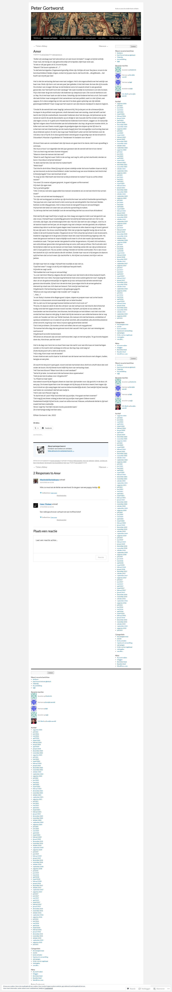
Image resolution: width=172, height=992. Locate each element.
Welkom (37, 38)
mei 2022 (120, 156)
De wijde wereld (50, 702)
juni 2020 (120, 202)
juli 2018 (120, 244)
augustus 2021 (121, 173)
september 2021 (122, 171)
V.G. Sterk (125, 94)
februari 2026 (121, 116)
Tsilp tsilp (120, 57)
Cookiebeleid (48, 988)
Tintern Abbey (40, 46)
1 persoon (54, 493)
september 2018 (122, 240)
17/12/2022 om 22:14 (47, 507)
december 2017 (122, 259)
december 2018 (122, 234)
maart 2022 (120, 160)
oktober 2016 (121, 286)
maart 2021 (120, 183)
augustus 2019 (121, 223)
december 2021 (122, 164)
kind (65, 463)
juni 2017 (120, 270)
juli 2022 (120, 152)
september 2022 (122, 148)
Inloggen (120, 347)
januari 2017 (121, 280)
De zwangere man (122, 324)
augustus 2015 (121, 316)
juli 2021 (120, 175)
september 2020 (122, 196)
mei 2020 (120, 204)
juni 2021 (120, 177)
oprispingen (91, 38)
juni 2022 (120, 154)
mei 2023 (120, 133)
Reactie (101, 557)
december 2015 (122, 307)
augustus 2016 (121, 291)
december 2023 (122, 124)
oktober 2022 (121, 145)
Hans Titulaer (46, 504)
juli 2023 (120, 131)
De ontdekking (121, 59)
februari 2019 (121, 230)
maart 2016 (120, 301)
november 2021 (122, 167)
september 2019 (122, 221)
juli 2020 (120, 200)
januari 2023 (121, 139)
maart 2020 (120, 209)
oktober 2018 (121, 238)
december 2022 (122, 141)
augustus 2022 (121, 150)
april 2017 (120, 274)
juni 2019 (120, 228)
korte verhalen (55, 461)
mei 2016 (120, 297)
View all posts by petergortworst (61, 451)
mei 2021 (120, 179)
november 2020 (122, 192)
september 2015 (122, 314)
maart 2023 (120, 135)
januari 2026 (121, 118)
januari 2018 (121, 257)
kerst (35, 463)
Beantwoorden (61, 495)
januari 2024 (121, 122)
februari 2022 (121, 162)
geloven (91, 461)
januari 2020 (121, 213)
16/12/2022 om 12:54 (47, 482)
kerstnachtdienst (57, 463)
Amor (37, 51)
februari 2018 (121, 255)
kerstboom (40, 463)
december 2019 (122, 215)
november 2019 (122, 217)
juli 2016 (120, 293)
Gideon (97, 461)
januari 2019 (121, 232)
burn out (85, 461)
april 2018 (120, 251)
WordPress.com (122, 354)
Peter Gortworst (47, 8)
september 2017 (122, 263)
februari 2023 (121, 137)
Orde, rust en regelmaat (119, 38)
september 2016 (122, 289)
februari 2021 (121, 185)
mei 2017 (120, 272)
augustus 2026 (121, 103)
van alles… (102, 38)
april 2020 (120, 206)
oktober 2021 (121, 169)
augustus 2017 (121, 265)
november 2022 (122, 143)
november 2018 (122, 236)
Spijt (118, 61)
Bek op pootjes (78, 461)
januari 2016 (121, 305)
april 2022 (120, 158)
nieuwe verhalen (50, 38)
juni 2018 (120, 246)
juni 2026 (120, 108)
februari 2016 (121, 303)
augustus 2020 (121, 198)
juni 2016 (120, 295)
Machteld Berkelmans (49, 479)
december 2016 (122, 282)
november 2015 (122, 310)
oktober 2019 (121, 219)
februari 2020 (121, 211)
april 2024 (120, 120)
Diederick (133, 70)
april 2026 (120, 112)
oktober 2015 (121, 312)
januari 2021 (121, 188)
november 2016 (122, 284)
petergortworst (57, 55)
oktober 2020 (121, 194)
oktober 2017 (121, 261)
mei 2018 (120, 249)
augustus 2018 (121, 242)
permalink (78, 463)
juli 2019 (120, 225)
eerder (119, 326)
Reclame (120, 53)
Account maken (122, 345)
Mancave (103, 46)
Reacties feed (121, 352)
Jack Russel (103, 461)
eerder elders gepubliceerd (71, 38)
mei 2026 (120, 110)
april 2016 (120, 299)
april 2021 (120, 181)
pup (68, 463)
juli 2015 (120, 318)
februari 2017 (121, 278)
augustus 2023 (121, 129)
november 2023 (122, 127)
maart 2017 (120, 276)
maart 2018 (120, 253)
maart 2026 (120, 114)
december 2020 (122, 190)
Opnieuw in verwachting (124, 331)
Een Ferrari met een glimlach (126, 55)
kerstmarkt (48, 463)
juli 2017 (120, 268)
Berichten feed (122, 350)
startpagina (120, 337)
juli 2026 (120, 105)
